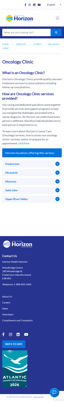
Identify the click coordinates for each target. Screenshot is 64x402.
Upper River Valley (16, 199)
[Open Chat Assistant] (54, 392)
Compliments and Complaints (17, 320)
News (5, 308)
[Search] (56, 32)
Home (5, 44)
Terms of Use (38, 397)
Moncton (10, 181)
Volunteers (8, 314)
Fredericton (12, 163)
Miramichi (11, 172)
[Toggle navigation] (57, 18)
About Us (7, 296)
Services (21, 44)
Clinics (37, 44)
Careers (6, 302)
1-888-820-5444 (22, 284)
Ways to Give (13, 344)
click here (23, 143)
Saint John (11, 190)
